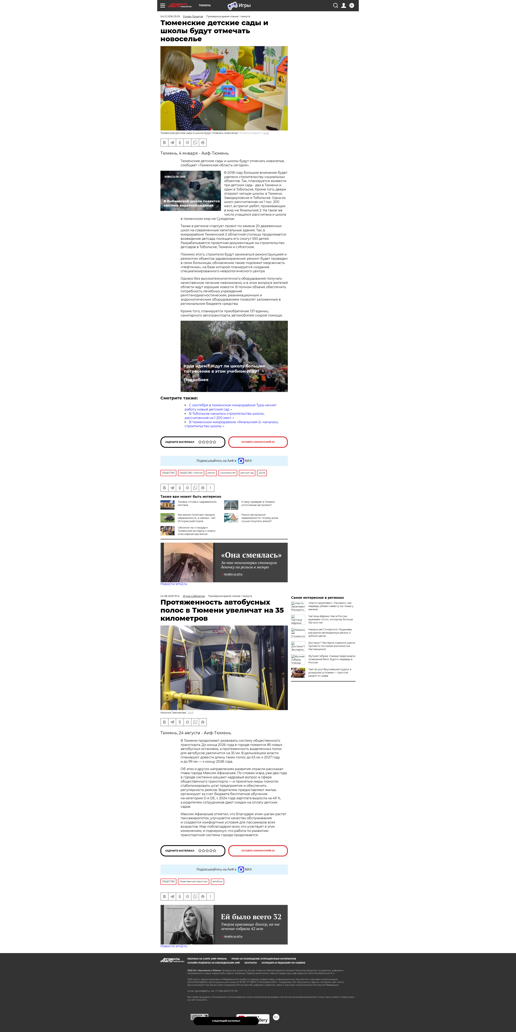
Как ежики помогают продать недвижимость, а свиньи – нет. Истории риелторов (197, 518)
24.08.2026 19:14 (170, 596)
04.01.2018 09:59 (170, 16)
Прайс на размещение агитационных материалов (263, 959)
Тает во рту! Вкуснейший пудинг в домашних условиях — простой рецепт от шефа (329, 672)
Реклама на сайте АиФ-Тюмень (207, 959)
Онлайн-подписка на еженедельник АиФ (213, 963)
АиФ (266, 132)
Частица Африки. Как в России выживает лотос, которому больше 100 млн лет (330, 619)
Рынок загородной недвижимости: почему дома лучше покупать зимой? (259, 518)
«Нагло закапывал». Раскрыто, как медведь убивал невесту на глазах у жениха (331, 606)
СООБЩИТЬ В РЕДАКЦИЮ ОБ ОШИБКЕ (283, 963)
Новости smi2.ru (173, 584)
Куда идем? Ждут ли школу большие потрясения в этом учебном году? (224, 369)
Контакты (250, 963)
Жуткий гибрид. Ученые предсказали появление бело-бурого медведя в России (331, 659)
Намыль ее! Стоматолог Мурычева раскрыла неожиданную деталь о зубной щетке (330, 632)
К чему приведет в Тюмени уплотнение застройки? (258, 503)
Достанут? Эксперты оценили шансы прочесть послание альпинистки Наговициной (331, 646)
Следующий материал (226, 1021)
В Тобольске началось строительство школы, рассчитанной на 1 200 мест (224, 416)
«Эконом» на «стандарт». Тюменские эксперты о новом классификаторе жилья (196, 531)
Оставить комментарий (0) (258, 442)
